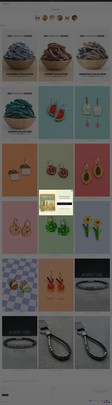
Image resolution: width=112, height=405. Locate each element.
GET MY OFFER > (64, 203)
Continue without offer (64, 206)
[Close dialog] (72, 191)
